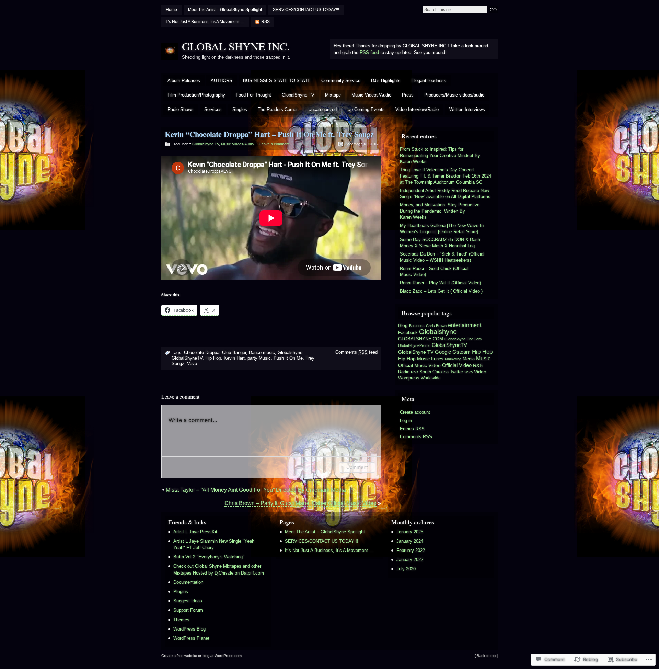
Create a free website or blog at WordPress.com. (202, 656)
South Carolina (434, 371)
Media (469, 358)
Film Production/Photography (196, 95)
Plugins (180, 591)
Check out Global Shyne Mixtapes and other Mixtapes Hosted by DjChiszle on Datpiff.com (218, 569)
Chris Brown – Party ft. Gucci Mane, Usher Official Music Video (300, 503)
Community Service (340, 80)
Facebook (408, 332)
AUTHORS (221, 80)
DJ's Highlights (386, 80)
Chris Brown (436, 326)
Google (443, 352)
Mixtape (333, 95)
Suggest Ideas (187, 600)
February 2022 (410, 550)
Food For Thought (253, 95)
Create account (415, 412)
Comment (357, 467)
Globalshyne (290, 352)
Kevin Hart (234, 358)
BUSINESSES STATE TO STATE (277, 80)
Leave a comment (274, 144)
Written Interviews (467, 109)
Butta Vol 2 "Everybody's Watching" (208, 556)
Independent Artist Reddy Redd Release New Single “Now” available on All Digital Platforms (445, 193)
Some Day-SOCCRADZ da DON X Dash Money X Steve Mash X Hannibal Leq (440, 242)
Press (408, 95)
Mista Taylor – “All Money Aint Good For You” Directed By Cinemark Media (256, 490)
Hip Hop (213, 358)
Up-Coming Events (366, 109)
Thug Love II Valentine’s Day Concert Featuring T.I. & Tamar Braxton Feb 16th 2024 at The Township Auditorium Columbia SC (445, 176)
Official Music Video (419, 365)
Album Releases (183, 80)
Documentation (188, 582)
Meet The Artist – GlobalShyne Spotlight (225, 9)
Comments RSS (416, 436)
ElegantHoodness (428, 80)
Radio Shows (180, 109)
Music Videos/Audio (371, 95)
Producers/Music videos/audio (454, 95)
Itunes (437, 358)
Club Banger (234, 352)
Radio (403, 371)
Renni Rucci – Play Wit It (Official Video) (440, 282)
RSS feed (369, 52)
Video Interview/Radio (417, 109)
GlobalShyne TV (298, 95)
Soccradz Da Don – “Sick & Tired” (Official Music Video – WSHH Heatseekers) (442, 257)
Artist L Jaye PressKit (195, 531)
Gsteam (461, 352)
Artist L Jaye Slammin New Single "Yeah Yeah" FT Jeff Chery (213, 544)
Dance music (262, 352)
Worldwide (431, 378)
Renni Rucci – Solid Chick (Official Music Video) (434, 271)
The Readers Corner (278, 109)
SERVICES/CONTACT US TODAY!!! (306, 9)
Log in (406, 420)
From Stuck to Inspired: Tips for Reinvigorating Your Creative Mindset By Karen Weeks (440, 155)
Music (483, 358)
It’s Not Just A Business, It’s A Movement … (205, 21)
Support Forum (188, 610)
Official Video (457, 365)
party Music (259, 358)
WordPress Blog (189, 629)
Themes (181, 619)
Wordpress (408, 378)
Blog (403, 325)
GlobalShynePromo (414, 345)
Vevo (192, 363)
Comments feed (356, 352)
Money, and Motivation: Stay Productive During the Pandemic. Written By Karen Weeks (439, 211)
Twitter (456, 371)
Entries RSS (412, 428)
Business (417, 326)
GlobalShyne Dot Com (463, 339)
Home (171, 9)
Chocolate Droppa (201, 352)
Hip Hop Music (414, 358)
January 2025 (409, 531)
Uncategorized (322, 109)
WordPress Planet (191, 638)
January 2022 (409, 559)
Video (480, 371)
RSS (265, 21)
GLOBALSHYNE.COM (420, 339)
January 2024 (409, 541)
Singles (239, 109)
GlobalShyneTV (187, 358)
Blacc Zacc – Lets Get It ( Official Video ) (441, 291)
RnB (414, 372)
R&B (478, 365)
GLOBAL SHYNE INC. (236, 46)
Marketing (453, 359)
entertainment (464, 325)
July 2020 (406, 568)
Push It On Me (288, 358)
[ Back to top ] (486, 656)
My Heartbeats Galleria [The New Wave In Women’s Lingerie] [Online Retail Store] (442, 228)
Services (213, 109)
